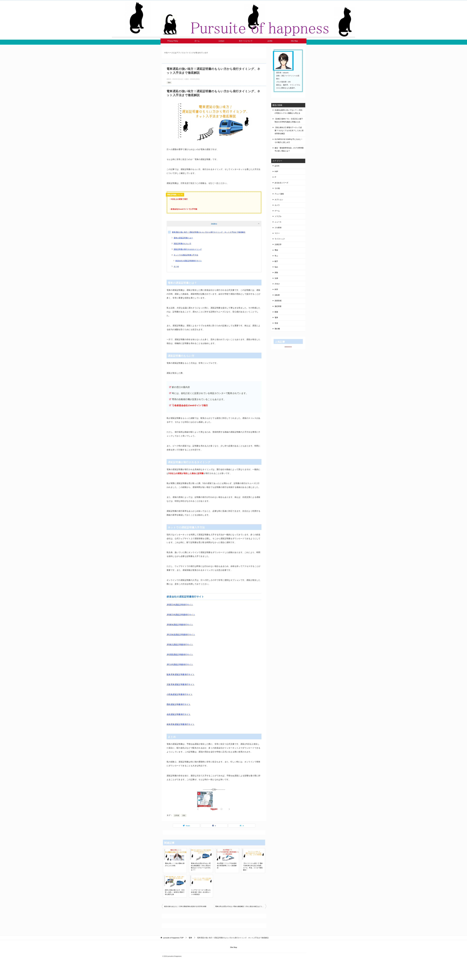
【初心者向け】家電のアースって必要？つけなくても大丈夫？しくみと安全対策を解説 (289, 130)
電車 (169, 82)
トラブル (278, 216)
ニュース (278, 222)
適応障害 (278, 306)
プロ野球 (278, 228)
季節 (276, 250)
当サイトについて (245, 41)
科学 (276, 289)
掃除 (276, 272)
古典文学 (278, 244)
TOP (173, 938)
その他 (277, 188)
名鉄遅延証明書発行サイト (179, 714)
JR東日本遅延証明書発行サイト (181, 615)
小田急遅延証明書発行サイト (180, 694)
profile (270, 41)
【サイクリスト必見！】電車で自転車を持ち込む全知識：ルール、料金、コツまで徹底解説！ (253, 867)
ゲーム (277, 211)
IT (275, 177)
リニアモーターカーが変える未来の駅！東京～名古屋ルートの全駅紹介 (201, 892)
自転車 (277, 295)
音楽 (276, 323)
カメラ (277, 205)
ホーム (197, 41)
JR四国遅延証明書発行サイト (180, 654)
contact (221, 41)
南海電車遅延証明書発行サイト (181, 724)
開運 (276, 312)
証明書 (177, 815)
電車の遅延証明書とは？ (183, 238)
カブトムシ (279, 200)
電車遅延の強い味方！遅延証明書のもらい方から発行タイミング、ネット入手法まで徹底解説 (208, 232)
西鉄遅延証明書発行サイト (179, 704)
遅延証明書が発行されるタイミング (188, 249)
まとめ (176, 266)
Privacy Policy (172, 41)
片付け (277, 284)
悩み (276, 267)
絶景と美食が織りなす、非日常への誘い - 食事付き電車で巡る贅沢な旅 (174, 892)
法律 (276, 278)
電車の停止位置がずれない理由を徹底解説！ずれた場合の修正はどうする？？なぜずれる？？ (201, 867)
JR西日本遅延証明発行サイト (180, 605)
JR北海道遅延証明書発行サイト (181, 635)
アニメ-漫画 (279, 194)
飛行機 (277, 329)
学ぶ (276, 256)
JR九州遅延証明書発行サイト (180, 664)
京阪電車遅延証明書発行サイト (181, 684)
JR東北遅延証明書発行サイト (180, 645)
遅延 (183, 815)
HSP (276, 171)
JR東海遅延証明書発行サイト (180, 625)
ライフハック (280, 239)
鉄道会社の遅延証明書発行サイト (188, 261)
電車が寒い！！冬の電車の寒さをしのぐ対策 (174, 864)
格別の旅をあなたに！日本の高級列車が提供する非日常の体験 (185, 906)
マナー (277, 233)
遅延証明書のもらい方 (182, 244)
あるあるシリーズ (281, 183)
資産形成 (278, 301)
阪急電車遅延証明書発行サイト (181, 674)
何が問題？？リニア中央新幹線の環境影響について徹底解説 (227, 866)
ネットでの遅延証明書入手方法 (186, 255)
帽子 (276, 261)
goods (277, 166)
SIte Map (294, 41)
